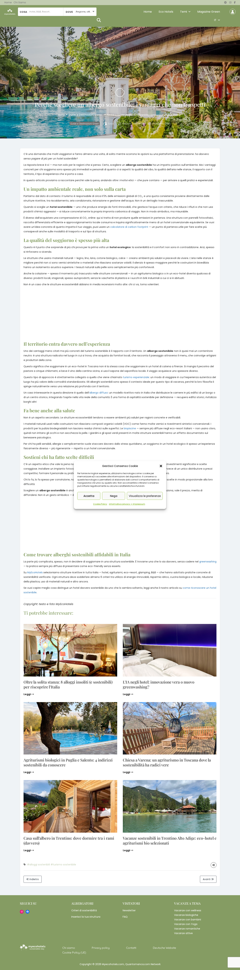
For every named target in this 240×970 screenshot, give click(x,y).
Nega (113, 496)
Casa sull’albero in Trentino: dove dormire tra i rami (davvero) (69, 840)
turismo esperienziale (136, 377)
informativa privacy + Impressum (127, 504)
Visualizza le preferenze (145, 496)
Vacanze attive (183, 933)
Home (8, 2)
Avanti (207, 879)
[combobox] (79, 12)
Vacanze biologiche (186, 915)
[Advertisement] (120, 312)
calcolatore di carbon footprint (129, 227)
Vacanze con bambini (187, 919)
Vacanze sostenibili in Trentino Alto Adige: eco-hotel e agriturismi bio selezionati (169, 840)
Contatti (131, 947)
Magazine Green (208, 12)
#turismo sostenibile (63, 864)
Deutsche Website (164, 947)
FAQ (125, 916)
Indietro (34, 879)
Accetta (88, 496)
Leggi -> (29, 694)
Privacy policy (101, 947)
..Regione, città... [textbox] (84, 11)
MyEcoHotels (35, 572)
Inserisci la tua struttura (85, 916)
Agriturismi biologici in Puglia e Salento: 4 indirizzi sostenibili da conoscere (68, 762)
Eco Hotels (166, 12)
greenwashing (207, 561)
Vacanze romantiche (187, 928)
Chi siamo (20, 2)
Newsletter (129, 910)
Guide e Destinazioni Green (85, 115)
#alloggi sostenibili (38, 864)
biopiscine (130, 428)
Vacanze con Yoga (185, 924)
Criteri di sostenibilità (84, 910)
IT (215, 20)
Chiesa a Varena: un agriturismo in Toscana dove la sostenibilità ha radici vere (167, 762)
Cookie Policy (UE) (74, 952)
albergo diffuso (98, 392)
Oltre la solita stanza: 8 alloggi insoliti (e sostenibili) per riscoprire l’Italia (68, 684)
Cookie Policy (100, 504)
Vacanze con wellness (187, 910)
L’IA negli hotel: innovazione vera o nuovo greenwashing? (158, 684)
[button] (161, 466)
